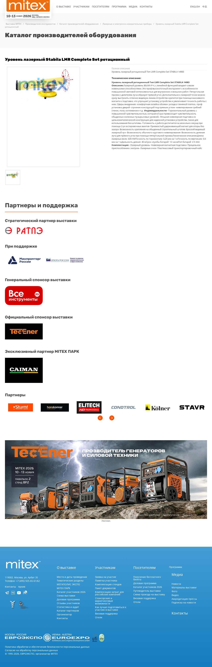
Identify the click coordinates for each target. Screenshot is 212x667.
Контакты (146, 6)
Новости (176, 583)
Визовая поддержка (106, 613)
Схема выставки (66, 595)
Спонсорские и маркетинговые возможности (104, 601)
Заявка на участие (105, 576)
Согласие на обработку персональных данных (31, 650)
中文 (204, 6)
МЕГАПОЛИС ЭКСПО (68, 584)
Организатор (64, 614)
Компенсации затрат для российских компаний (109, 593)
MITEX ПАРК (63, 588)
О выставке (63, 6)
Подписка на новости (184, 602)
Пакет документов (105, 588)
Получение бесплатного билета (147, 578)
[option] (20, 407)
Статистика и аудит (68, 607)
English (195, 6)
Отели (98, 617)
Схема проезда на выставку (149, 594)
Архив (21, 586)
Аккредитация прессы (184, 598)
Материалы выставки (184, 587)
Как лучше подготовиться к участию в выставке (110, 608)
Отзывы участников (68, 603)
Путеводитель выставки (147, 590)
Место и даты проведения (72, 576)
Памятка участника (106, 580)
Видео (175, 595)
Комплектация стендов (108, 584)
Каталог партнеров (68, 610)
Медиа (133, 6)
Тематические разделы (70, 580)
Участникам (81, 6)
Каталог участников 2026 (71, 591)
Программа (119, 6)
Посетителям (100, 6)
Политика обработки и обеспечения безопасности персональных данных (47, 646)
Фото (174, 591)
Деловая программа (68, 599)
